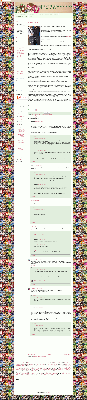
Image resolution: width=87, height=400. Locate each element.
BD (52, 362)
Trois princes (18, 374)
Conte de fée (67, 364)
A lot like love (56, 28)
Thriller (63, 373)
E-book (67, 365)
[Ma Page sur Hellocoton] (20, 105)
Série (37, 373)
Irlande (50, 368)
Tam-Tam (55, 373)
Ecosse (17, 367)
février (20, 157)
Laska (40, 369)
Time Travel (67, 373)
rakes (54, 37)
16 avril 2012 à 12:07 (41, 325)
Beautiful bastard (20, 50)
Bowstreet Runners (67, 362)
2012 (19, 113)
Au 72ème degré (30, 362)
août (19, 121)
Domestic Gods (54, 365)
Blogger (48, 392)
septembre (21, 119)
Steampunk (27, 373)
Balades (55, 362)
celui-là (67, 43)
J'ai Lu (54, 368)
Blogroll (56, 14)
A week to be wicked (20, 139)
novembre (21, 116)
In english (45, 368)
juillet (20, 122)
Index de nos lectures (48, 14)
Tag (42, 373)
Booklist (60, 362)
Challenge (31, 364)
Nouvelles (41, 370)
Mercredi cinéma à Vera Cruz (20, 48)
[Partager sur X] (47, 113)
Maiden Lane (45, 369)
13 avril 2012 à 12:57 (40, 250)
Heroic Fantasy (26, 368)
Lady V (33, 369)
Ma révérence (20, 73)
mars (20, 156)
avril (19, 127)
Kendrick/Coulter (66, 368)
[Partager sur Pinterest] (49, 113)
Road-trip (45, 372)
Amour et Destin (22, 362)
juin (19, 124)
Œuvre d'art (54, 374)
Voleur (38, 374)
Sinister (23, 373)
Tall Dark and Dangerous (47, 373)
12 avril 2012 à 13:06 (42, 184)
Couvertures (30, 365)
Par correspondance (49, 370)
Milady (24, 370)
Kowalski (17, 369)
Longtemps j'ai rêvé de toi (20, 69)
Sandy (32, 259)
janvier (20, 159)
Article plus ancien (67, 354)
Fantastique (35, 367)
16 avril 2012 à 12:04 (41, 297)
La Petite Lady (23, 369)
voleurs (48, 39)
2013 (19, 111)
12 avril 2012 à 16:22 (38, 259)
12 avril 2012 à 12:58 (37, 226)
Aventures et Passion (46, 362)
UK (26, 374)
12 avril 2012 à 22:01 (41, 280)
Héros (39, 368)
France (50, 367)
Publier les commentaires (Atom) (39, 356)
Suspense (32, 373)
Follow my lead (21, 140)
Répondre (33, 133)
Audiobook (38, 362)
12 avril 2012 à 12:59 (40, 234)
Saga (63, 372)
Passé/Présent (68, 370)
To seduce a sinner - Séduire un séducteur (20, 153)
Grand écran (55, 367)
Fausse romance (43, 367)
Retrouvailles (40, 372)
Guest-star (62, 367)
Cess (32, 200)
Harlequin (69, 367)
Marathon (54, 369)
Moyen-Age (29, 370)
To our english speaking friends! (22, 16)
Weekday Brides (43, 374)
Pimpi (32, 226)
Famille (29, 367)
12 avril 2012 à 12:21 (41, 174)
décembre (21, 114)
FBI (47, 114)
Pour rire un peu (24, 372)
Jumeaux (60, 368)
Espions (21, 367)
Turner (23, 374)
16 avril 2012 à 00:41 (39, 307)
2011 (19, 161)
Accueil (16, 14)
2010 (19, 163)
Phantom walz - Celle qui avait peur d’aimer (21, 130)
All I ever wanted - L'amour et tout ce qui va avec (20, 65)
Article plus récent (31, 354)
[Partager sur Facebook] (48, 113)
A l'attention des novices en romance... (35, 14)
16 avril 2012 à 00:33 (42, 157)
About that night (33, 22)
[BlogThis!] (45, 113)
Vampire (29, 374)
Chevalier (36, 364)
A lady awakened (20, 149)
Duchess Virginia (62, 365)
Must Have (34, 370)
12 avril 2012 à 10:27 (38, 165)
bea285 (32, 288)
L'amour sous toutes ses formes (20, 53)
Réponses (34, 136)
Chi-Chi (33, 114)
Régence (58, 372)
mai (19, 126)
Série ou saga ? (20, 71)
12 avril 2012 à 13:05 (42, 150)
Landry (37, 369)
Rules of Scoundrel (51, 372)
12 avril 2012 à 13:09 (42, 218)
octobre (20, 118)
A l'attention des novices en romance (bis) (20, 60)
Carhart (27, 364)
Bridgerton (19, 364)
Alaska (17, 362)
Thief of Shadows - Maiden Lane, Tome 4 (20, 56)
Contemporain (43, 114)
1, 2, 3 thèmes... (23, 14)
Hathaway (20, 368)
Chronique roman (38, 114)
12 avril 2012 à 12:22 (41, 209)
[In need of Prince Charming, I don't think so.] (19, 89)
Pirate (18, 372)
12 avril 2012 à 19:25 (41, 269)
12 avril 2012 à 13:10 (42, 239)
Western (49, 374)
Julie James (50, 114)
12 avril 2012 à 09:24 (39, 121)
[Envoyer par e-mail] (44, 113)
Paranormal (56, 370)
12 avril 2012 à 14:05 (41, 244)
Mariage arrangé (61, 369)
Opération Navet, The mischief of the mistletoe (21, 145)
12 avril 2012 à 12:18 (41, 138)
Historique (32, 368)
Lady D (28, 369)
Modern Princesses (19, 22)
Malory (49, 369)
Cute (35, 365)
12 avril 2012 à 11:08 (37, 200)
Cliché (62, 364)
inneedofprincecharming (21, 106)
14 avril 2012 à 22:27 (38, 288)
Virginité (34, 374)
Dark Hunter (40, 365)
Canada (23, 364)
